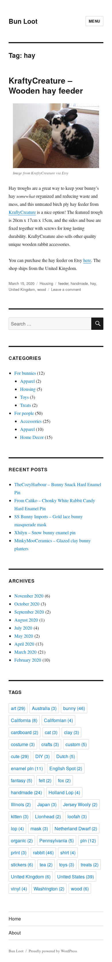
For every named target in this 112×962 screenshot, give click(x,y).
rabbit (43, 852)
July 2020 (23, 628)
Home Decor (32, 437)
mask (39, 828)
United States (75, 876)
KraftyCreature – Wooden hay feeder (46, 85)
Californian (58, 720)
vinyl (19, 888)
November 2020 (28, 596)
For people (24, 413)
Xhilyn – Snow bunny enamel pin (45, 532)
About (15, 932)
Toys (24, 397)
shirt (68, 852)
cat (51, 732)
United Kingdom (22, 289)
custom (76, 744)
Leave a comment (66, 289)
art (18, 708)
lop (17, 828)
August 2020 (26, 620)
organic (22, 840)
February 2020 (27, 660)
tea (46, 864)
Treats (25, 405)
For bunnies (25, 373)
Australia (44, 708)
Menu (94, 21)
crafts (50, 744)
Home (15, 918)
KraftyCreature (22, 212)
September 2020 (29, 612)
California (24, 720)
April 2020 (24, 644)
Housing (46, 283)
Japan (47, 804)
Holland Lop (64, 792)
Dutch (65, 756)
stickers (22, 864)
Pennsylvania (56, 840)
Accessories (31, 421)
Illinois (21, 804)
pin (88, 840)
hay (93, 283)
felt (45, 780)
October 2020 (26, 604)
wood (41, 289)
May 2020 (23, 636)
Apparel (27, 381)
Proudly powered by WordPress (53, 950)
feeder (63, 283)
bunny (74, 708)
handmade (79, 283)
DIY (42, 756)
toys (66, 864)
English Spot (65, 768)
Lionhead (48, 816)
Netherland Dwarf (76, 828)
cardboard (24, 732)
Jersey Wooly (80, 804)
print (18, 852)
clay (71, 732)
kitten (19, 816)
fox (64, 780)
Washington (49, 888)
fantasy (21, 780)
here (87, 260)
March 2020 (25, 652)
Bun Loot (23, 21)
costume (23, 744)
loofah (77, 816)
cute (20, 756)
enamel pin (27, 768)
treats (90, 864)
